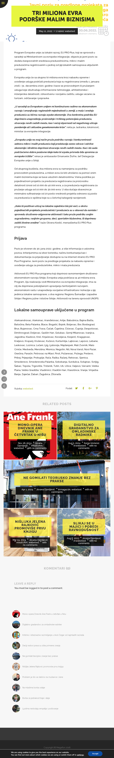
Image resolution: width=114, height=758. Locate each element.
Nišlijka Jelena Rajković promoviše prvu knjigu (43, 666)
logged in (34, 588)
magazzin (65, 489)
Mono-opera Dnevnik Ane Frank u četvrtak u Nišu (44, 614)
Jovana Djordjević (45, 489)
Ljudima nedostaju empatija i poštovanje (40, 709)
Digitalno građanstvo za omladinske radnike (42, 624)
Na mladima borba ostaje (33, 688)
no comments (39, 448)
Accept (95, 753)
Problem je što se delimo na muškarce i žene (42, 677)
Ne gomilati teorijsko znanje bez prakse (40, 656)
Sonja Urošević (91, 443)
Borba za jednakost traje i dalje (36, 698)
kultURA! (38, 445)
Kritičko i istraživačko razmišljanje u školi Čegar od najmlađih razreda (53, 635)
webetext (70, 31)
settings (80, 755)
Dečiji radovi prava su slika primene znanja (41, 645)
